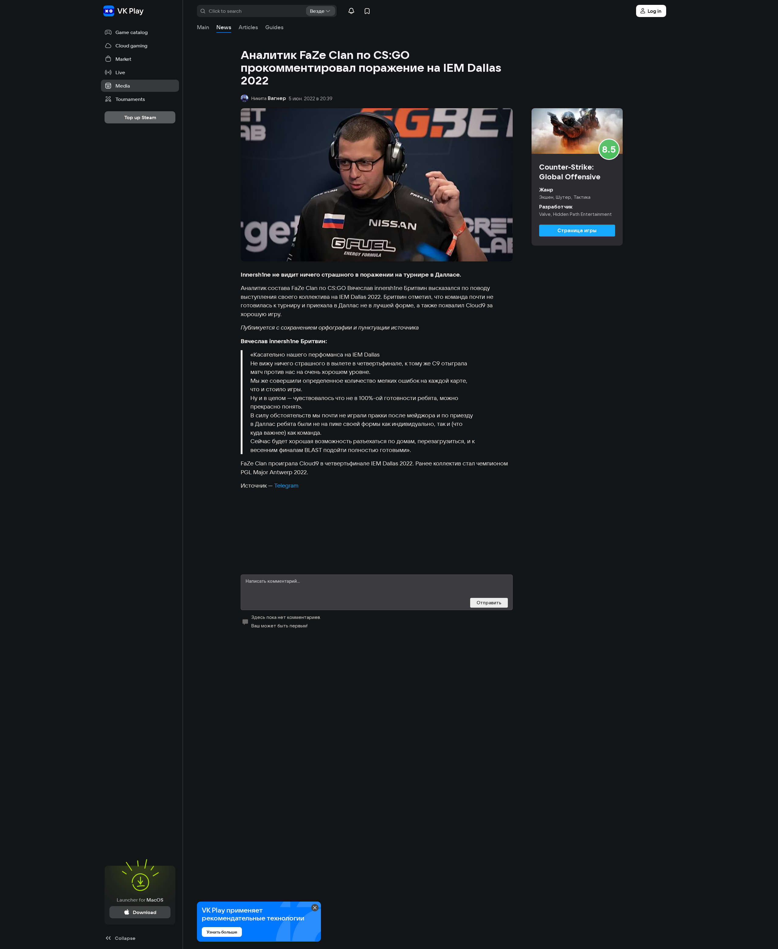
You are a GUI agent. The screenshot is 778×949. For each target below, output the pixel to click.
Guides (274, 27)
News (223, 27)
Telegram (286, 485)
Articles (248, 27)
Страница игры (577, 230)
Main (203, 27)
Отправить (489, 603)
